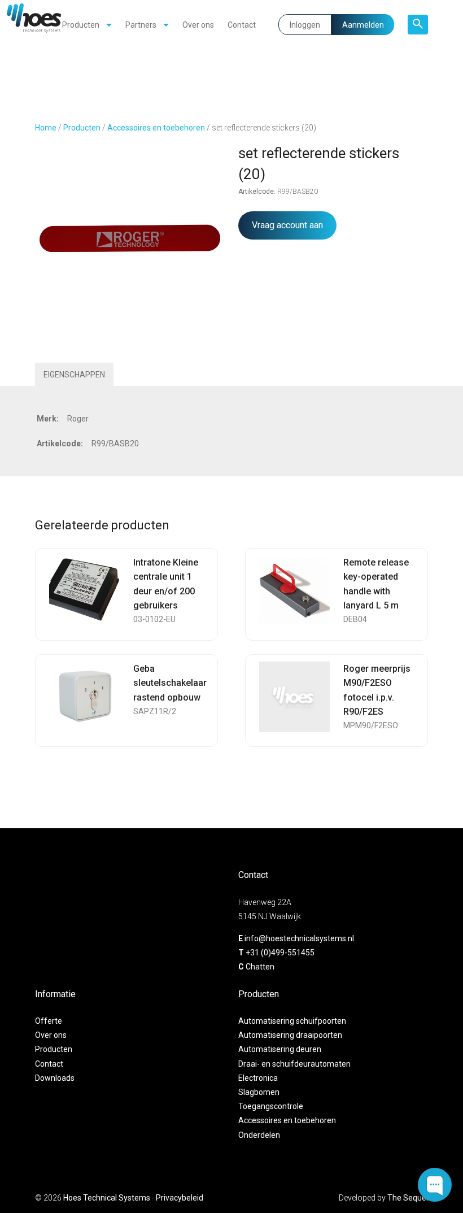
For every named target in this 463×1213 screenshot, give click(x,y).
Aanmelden (363, 24)
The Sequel (407, 1197)
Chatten (260, 966)
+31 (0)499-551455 (280, 952)
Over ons (198, 24)
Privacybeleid (179, 1197)
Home (45, 127)
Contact (242, 24)
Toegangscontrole (270, 1106)
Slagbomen (258, 1092)
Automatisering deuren (279, 1049)
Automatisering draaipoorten (290, 1035)
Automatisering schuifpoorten (292, 1020)
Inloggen (305, 24)
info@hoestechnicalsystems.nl (299, 938)
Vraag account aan (287, 225)
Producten (80, 24)
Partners (140, 24)
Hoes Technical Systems (106, 1197)
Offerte (48, 1020)
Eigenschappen (74, 374)
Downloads (55, 1077)
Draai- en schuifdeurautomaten (294, 1063)
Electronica (258, 1077)
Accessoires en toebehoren (156, 127)
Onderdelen (259, 1135)
